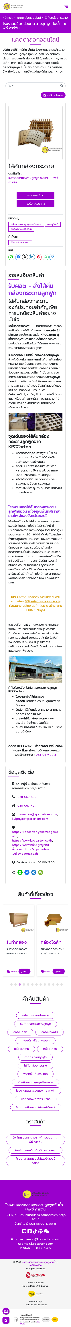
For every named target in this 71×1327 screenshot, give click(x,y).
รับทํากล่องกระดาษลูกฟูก (35, 1024)
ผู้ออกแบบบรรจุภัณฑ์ (21, 229)
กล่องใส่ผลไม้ (49, 1032)
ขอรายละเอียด (35, 195)
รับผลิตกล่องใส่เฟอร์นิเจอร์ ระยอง (35, 1150)
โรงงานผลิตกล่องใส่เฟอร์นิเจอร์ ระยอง (35, 1161)
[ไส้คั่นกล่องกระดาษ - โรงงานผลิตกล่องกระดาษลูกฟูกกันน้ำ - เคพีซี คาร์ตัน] (35, 133)
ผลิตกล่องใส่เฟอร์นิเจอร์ (35, 1099)
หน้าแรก (8, 18)
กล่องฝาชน (50, 1049)
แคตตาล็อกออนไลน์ (29, 18)
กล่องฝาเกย (21, 1049)
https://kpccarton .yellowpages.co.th (30, 851)
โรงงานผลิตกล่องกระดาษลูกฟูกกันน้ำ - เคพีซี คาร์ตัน (40, 1263)
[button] (11, 984)
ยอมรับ (55, 1319)
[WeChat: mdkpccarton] (41, 872)
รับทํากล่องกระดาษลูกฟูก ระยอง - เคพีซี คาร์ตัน (33, 180)
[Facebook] (27, 872)
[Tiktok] (35, 1232)
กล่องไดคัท (20, 1032)
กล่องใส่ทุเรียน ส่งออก (35, 1040)
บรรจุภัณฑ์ (52, 224)
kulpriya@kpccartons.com (30, 819)
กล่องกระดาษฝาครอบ (35, 1015)
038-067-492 (26, 797)
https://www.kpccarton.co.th (32, 840)
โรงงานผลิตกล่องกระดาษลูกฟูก (35, 1091)
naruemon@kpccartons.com (37, 814)
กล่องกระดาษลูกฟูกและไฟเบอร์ (26, 224)
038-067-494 (26, 806)
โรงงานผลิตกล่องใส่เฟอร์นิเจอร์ (35, 1107)
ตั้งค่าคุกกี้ (46, 1319)
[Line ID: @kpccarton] (20, 872)
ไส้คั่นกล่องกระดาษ (20, 242)
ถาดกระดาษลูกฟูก (35, 1057)
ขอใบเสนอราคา (35, 204)
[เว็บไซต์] (34, 872)
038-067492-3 (46, 755)
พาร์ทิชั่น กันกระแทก (35, 1074)
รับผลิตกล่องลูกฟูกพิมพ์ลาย (35, 1082)
